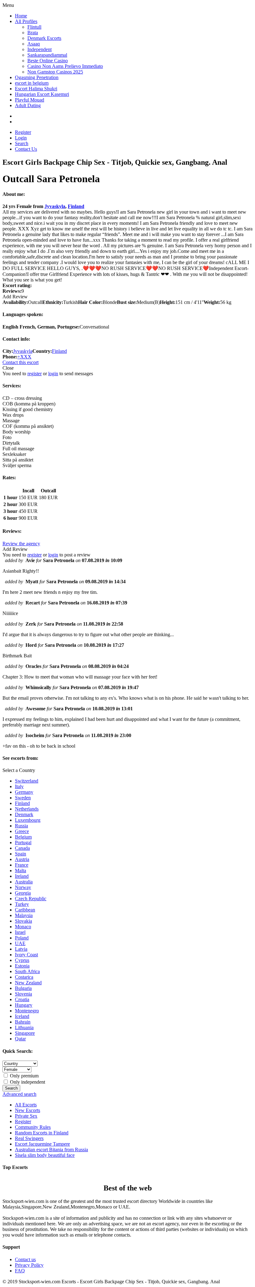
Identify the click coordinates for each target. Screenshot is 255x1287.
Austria (22, 859)
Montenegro (27, 1010)
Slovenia (23, 993)
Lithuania (24, 1027)
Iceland (22, 1016)
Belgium (23, 837)
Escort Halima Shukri (36, 88)
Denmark (24, 814)
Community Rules (33, 1127)
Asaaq (33, 43)
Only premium (24, 1075)
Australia (24, 881)
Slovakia (23, 921)
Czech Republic (30, 898)
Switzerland (26, 780)
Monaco (23, 926)
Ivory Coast (26, 954)
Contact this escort (20, 362)
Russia (21, 825)
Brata (32, 32)
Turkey (22, 904)
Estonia (22, 965)
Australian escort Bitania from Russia (51, 1149)
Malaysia (24, 915)
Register (23, 132)
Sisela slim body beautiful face (45, 1155)
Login (21, 137)
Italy (19, 786)
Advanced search (19, 1094)
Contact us (25, 1259)
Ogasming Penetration (36, 77)
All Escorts (26, 1104)
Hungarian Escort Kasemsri (42, 94)
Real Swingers (29, 1138)
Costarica (24, 977)
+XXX (24, 356)
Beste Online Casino (47, 60)
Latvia (21, 949)
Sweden (23, 797)
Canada (22, 848)
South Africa (27, 971)
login (53, 373)
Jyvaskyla (54, 206)
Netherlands (27, 808)
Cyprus (22, 960)
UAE (20, 943)
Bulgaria (23, 988)
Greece (22, 831)
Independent (39, 49)
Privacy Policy (29, 1265)
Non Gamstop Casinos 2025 (55, 71)
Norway (23, 887)
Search (21, 143)
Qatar (20, 1038)
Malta (20, 870)
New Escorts (27, 1110)
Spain (20, 853)
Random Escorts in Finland (41, 1132)
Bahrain (22, 1021)
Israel (20, 932)
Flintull (34, 27)
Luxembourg (27, 820)
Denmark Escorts (44, 38)
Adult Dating (28, 105)
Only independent (27, 1082)
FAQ (20, 1270)
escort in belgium (32, 83)
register (34, 373)
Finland (76, 206)
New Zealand (28, 982)
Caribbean (25, 909)
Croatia (22, 999)
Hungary (23, 1005)
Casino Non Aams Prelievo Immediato (65, 66)
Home (21, 15)
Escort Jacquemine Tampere (42, 1144)
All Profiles (26, 21)
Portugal (23, 842)
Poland (22, 937)
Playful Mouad (29, 99)
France (21, 865)
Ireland (22, 876)
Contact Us (26, 149)
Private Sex (26, 1116)
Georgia (23, 893)
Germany (24, 792)
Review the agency (21, 543)
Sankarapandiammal (47, 55)
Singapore (25, 1033)
